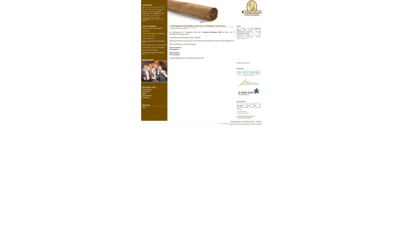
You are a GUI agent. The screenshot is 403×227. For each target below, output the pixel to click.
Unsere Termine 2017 (148, 38)
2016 (150, 9)
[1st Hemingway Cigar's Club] (251, 16)
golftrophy (159, 11)
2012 (159, 7)
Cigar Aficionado (147, 89)
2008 (146, 7)
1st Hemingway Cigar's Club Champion (153, 47)
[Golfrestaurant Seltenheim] (249, 76)
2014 (143, 9)
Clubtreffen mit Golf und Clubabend (152, 28)
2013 (163, 7)
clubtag (144, 11)
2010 (153, 7)
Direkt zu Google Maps (243, 62)
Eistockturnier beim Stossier (150, 50)
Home (202, 22)
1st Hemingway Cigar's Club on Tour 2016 (154, 45)
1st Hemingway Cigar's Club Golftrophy (153, 33)
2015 (146, 9)
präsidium (162, 13)
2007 (143, 7)
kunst (151, 13)
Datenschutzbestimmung (248, 121)
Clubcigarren (146, 97)
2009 (150, 7)
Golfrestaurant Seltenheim (244, 31)
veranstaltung (146, 19)
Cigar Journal (146, 91)
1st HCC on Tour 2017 (148, 36)
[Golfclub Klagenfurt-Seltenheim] (249, 82)
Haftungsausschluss (236, 121)
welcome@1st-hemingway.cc (246, 116)
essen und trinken (151, 11)
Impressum (259, 121)
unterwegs (156, 17)
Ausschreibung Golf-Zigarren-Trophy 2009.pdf (184, 37)
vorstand (158, 19)
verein (153, 19)
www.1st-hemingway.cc (245, 118)
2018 (156, 9)
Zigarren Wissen (147, 95)
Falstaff (144, 93)
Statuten (144, 107)
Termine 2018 (146, 31)
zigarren (144, 20)
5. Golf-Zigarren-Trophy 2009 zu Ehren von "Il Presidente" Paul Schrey (197, 26)
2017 (153, 9)
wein (162, 19)
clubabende (161, 9)
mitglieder (156, 13)
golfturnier (145, 13)
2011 (156, 7)
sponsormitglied (146, 15)
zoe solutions (258, 123)
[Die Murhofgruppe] (249, 92)
